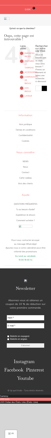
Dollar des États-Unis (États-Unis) (21, 402)
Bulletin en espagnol (19, 336)
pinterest (35, 370)
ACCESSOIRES (31, 72)
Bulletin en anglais (18, 339)
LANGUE (28, 96)
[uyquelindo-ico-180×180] (7, 18)
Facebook (13, 370)
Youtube (25, 378)
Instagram (24, 361)
